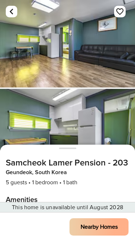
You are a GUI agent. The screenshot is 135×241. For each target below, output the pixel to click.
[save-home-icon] (120, 11)
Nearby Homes (99, 227)
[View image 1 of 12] (67, 43)
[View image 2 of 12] (67, 132)
